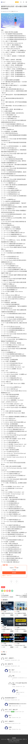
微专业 (3, 587)
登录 (4, 654)
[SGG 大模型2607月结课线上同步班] (20, 606)
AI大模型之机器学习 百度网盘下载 (7, 629)
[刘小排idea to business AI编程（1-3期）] (20, 622)
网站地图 (14, 738)
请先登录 (14, 572)
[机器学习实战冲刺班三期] (7, 606)
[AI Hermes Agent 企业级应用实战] (20, 638)
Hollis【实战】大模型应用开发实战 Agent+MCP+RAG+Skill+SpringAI (7, 645)
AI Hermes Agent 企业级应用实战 (20, 645)
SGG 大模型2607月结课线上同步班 (20, 613)
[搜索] (20, 2)
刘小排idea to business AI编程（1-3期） (20, 629)
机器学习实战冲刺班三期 (7, 613)
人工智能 (12, 11)
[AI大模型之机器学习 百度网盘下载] (7, 622)
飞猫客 (3, 2)
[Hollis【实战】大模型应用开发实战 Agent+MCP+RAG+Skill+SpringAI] (7, 638)
